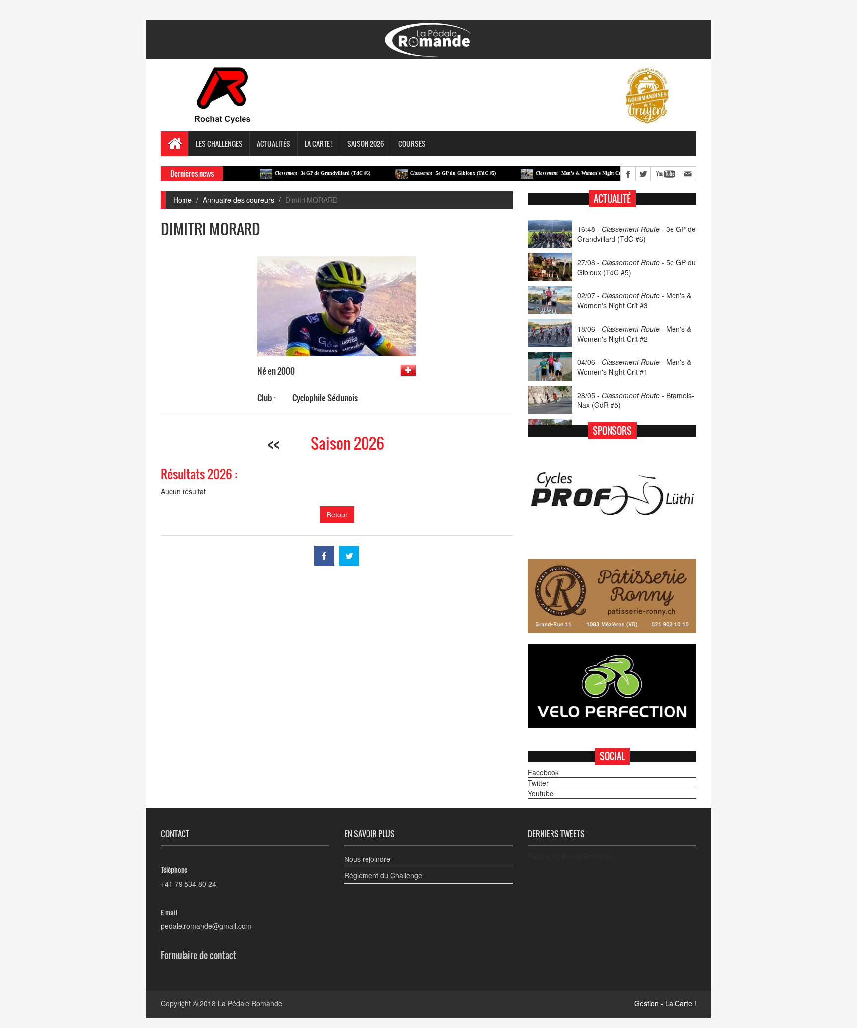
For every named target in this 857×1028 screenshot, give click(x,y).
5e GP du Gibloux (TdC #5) (430, 173)
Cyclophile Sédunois (325, 398)
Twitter (538, 783)
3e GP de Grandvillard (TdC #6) (299, 173)
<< (274, 443)
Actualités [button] (273, 143)
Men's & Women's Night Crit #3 (559, 173)
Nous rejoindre (367, 859)
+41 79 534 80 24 (188, 884)
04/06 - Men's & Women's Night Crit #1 (634, 367)
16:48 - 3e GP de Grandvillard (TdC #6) (636, 234)
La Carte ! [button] (319, 143)
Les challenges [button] (219, 143)
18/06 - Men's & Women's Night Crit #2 (634, 333)
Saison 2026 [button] (365, 143)
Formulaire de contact (198, 955)
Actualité (612, 198)
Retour (337, 514)
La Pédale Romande (250, 1003)
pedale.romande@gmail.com (206, 926)
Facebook (543, 772)
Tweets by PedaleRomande (571, 856)
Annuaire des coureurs (238, 200)
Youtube (540, 793)
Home (182, 200)
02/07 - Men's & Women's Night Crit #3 (634, 300)
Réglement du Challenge (383, 875)
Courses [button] (412, 143)
